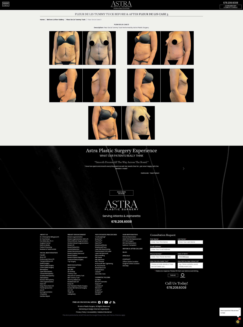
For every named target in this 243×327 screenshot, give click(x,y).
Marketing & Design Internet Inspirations (94, 309)
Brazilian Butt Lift (73, 282)
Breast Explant (72, 255)
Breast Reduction (73, 247)
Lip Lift (42, 290)
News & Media (45, 245)
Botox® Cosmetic (101, 282)
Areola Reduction (73, 249)
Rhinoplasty (44, 269)
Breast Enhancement (77, 235)
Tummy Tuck (72, 273)
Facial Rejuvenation (49, 253)
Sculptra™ (98, 290)
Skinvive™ (98, 288)
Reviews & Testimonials (48, 249)
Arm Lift (70, 290)
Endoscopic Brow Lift (47, 259)
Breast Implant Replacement (77, 257)
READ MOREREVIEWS (121, 193)
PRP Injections (99, 259)
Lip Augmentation (46, 292)
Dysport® (98, 284)
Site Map (126, 266)
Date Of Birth (183, 254)
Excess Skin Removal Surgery (77, 288)
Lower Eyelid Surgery (47, 267)
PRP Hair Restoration (129, 243)
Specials (126, 256)
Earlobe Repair (45, 296)
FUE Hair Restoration (129, 237)
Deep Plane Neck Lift (47, 286)
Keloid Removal (100, 268)
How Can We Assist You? (159, 261)
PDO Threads (99, 261)
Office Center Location (130, 261)
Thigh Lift (71, 292)
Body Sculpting (74, 265)
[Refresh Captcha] (182, 275)
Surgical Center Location (131, 263)
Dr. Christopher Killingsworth (49, 237)
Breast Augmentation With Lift (78, 239)
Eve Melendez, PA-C (46, 241)
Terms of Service (115, 315)
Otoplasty (43, 294)
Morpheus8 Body (101, 245)
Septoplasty (44, 277)
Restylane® (99, 292)
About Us (44, 235)
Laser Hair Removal (101, 253)
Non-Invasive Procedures (106, 235)
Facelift (42, 255)
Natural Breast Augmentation (78, 241)
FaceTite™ (98, 241)
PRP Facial (98, 257)
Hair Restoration (130, 235)
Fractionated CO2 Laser (103, 251)
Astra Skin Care (100, 274)
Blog (125, 252)
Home (42, 20)
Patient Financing (46, 247)
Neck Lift (43, 284)
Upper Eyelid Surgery (47, 265)
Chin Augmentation (47, 282)
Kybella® (98, 294)
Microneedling (100, 255)
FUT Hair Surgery (128, 241)
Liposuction (71, 267)
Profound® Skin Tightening (104, 263)
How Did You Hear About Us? (188, 261)
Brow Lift (43, 257)
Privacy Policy (81, 312)
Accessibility (92, 312)
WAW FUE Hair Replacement (132, 239)
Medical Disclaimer (105, 312)
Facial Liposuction (46, 288)
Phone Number (156, 254)
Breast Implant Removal (76, 253)
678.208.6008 (230, 3)
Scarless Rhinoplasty (47, 276)
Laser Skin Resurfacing (102, 249)
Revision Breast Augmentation (78, 243)
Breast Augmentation (75, 237)
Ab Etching (71, 271)
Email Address (155, 246)
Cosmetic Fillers (102, 277)
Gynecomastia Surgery (75, 259)
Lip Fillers (98, 280)
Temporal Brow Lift (46, 261)
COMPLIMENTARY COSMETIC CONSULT (231, 6)
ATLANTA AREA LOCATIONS (121, 8)
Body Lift (70, 284)
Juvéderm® (99, 286)
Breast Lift (71, 245)
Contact (126, 259)
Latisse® (98, 272)
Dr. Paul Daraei (45, 239)
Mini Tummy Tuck (73, 277)
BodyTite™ (98, 239)
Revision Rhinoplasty (47, 280)
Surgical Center (45, 243)
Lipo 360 (70, 269)
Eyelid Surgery (44, 263)
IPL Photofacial (100, 266)
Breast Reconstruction (75, 251)
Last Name (182, 239)
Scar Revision (99, 270)
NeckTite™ (98, 243)
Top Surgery (72, 261)
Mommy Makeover (74, 280)
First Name (154, 239)
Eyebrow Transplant (129, 245)
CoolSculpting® (100, 237)
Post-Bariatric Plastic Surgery (77, 286)
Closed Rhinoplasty (46, 273)
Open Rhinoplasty (46, 271)
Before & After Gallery (55, 20)
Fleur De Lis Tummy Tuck (75, 20)
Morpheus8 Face (101, 247)
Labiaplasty (72, 294)
